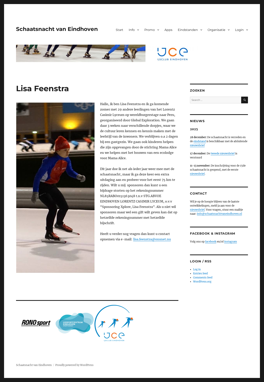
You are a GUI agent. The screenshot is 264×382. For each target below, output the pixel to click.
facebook (210, 241)
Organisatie (216, 30)
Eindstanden (188, 30)
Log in (197, 269)
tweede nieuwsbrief (223, 153)
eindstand (199, 141)
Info (132, 30)
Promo (149, 30)
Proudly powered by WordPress (74, 365)
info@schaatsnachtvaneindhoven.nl (219, 213)
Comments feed (202, 277)
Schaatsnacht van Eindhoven (57, 29)
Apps (168, 30)
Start (119, 30)
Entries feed (200, 273)
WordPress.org (202, 281)
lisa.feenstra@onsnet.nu (152, 239)
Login (239, 30)
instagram (230, 241)
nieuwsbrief (197, 145)
